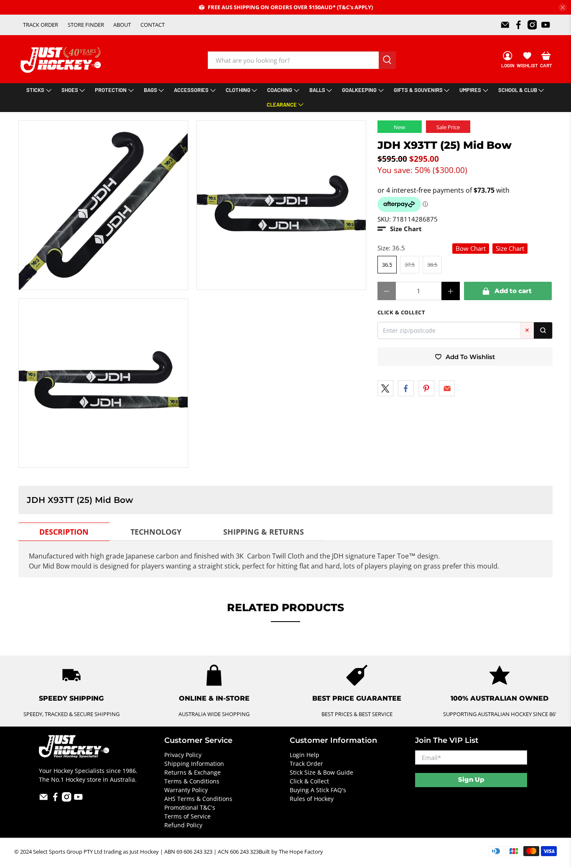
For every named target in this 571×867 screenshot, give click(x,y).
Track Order (306, 764)
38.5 (432, 264)
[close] (562, 7)
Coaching (279, 90)
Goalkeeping (359, 90)
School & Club (517, 90)
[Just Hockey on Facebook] (518, 25)
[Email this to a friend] (447, 388)
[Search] (543, 330)
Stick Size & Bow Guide (321, 772)
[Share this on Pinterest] (426, 388)
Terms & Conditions (191, 781)
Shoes (69, 90)
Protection (111, 90)
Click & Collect (309, 781)
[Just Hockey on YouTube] (546, 25)
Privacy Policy (182, 755)
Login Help (304, 755)
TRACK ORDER (40, 24)
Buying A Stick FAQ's (318, 790)
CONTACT (152, 24)
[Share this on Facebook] (406, 388)
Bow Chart (471, 248)
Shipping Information (194, 764)
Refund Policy (183, 825)
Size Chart (510, 248)
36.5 (387, 264)
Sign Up (471, 779)
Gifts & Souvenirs (418, 90)
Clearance (282, 104)
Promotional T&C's (189, 807)
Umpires (470, 90)
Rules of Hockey (312, 799)
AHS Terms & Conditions (198, 799)
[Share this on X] (385, 388)
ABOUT (122, 24)
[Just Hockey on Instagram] (532, 25)
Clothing (238, 90)
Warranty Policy (186, 790)
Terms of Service (187, 816)
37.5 (410, 264)
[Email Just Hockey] (505, 25)
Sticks (35, 90)
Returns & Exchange (192, 772)
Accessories (191, 90)
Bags (150, 90)
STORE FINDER (86, 24)
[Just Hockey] (62, 60)
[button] (399, 229)
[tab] (64, 532)
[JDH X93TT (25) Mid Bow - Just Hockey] (103, 205)
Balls (317, 90)
